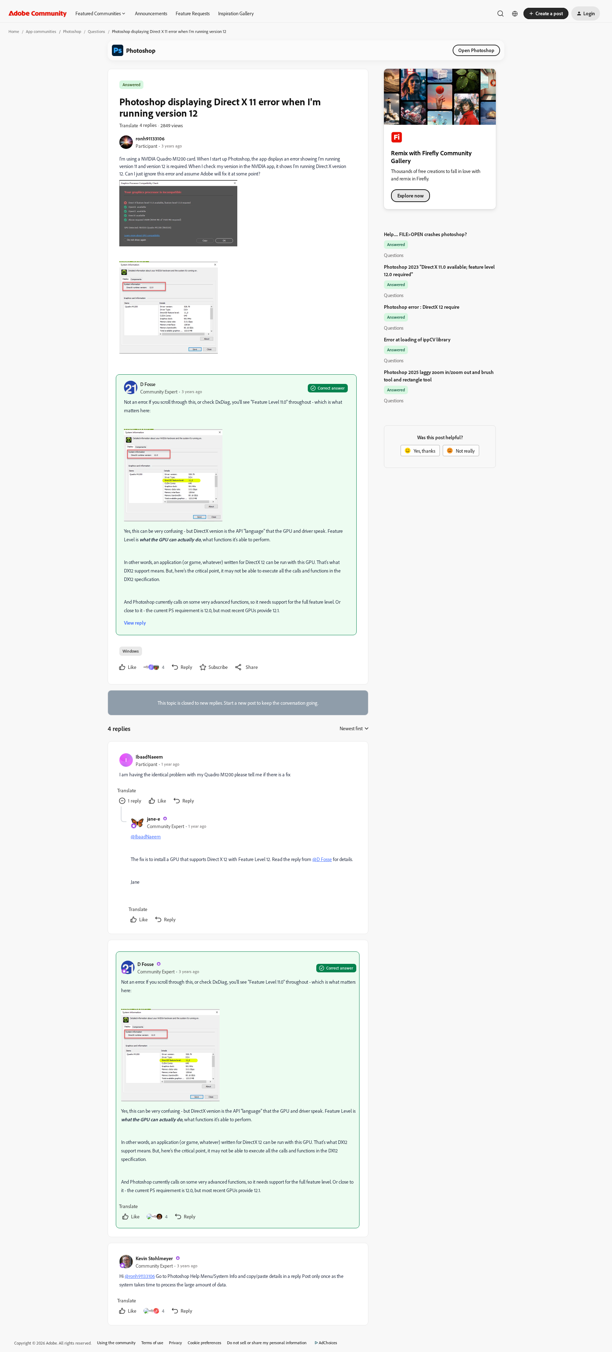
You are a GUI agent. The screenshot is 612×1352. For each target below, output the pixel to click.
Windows (131, 651)
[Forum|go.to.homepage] (37, 13)
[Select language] (515, 13)
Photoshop (72, 31)
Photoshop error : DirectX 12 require (421, 307)
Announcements (151, 13)
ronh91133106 (150, 138)
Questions (96, 31)
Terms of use (152, 1342)
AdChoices (328, 1342)
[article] (237, 779)
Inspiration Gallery (236, 13)
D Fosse (147, 384)
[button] (545, 13)
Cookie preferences (204, 1342)
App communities (41, 31)
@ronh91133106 (140, 1276)
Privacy (175, 1342)
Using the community (116, 1342)
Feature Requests (193, 13)
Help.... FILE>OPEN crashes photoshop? (425, 234)
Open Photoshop (476, 50)
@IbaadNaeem (146, 836)
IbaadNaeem (149, 757)
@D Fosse (322, 859)
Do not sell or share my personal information (267, 1342)
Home (13, 31)
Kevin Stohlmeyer (154, 1258)
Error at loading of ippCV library (417, 339)
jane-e (153, 819)
